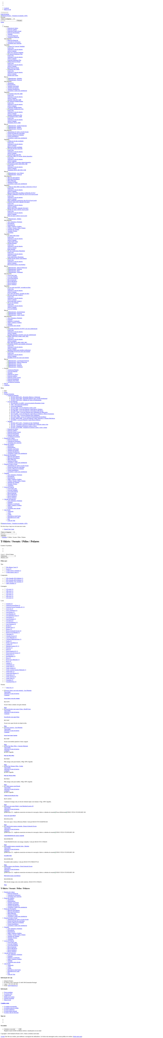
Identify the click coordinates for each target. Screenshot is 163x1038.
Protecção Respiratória (13, 32)
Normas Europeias (9, 394)
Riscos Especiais (11, 280)
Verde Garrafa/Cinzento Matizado (16, 670)
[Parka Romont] (12, 243)
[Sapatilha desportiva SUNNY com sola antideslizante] (22, 328)
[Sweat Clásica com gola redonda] (17, 690)
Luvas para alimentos (16, 406)
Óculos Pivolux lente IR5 (14, 154)
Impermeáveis (11, 225)
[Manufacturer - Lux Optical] (15, 173)
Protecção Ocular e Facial (14, 31)
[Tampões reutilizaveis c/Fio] (15, 109)
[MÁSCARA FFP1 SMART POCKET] (18, 202)
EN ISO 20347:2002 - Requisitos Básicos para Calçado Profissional (29, 398)
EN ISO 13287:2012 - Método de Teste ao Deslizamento (26, 400)
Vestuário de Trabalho (13, 229)
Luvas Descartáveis (12, 278)
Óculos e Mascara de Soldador (15, 135)
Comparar (6, 695)
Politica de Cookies (9, 997)
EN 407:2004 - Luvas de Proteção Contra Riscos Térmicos (26, 409)
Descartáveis (10, 223)
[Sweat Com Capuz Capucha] (13, 727)
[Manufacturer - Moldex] (14, 127)
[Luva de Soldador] (12, 302)
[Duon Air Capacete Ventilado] (16, 46)
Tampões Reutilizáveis (13, 89)
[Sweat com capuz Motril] (19, 806)
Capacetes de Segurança (13, 42)
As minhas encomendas (10, 1006)
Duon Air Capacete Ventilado (15, 52)
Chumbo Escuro (11, 636)
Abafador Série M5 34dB (14, 100)
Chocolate (9, 634)
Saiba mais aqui (77, 1036)
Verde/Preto (10, 664)
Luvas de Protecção (12, 35)
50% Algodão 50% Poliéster (14, 578)
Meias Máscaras (11, 180)
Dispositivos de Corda (13, 517)
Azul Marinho (10, 614)
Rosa (8, 658)
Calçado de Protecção (13, 37)
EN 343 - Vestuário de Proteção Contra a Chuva (24, 426)
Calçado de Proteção (13, 370)
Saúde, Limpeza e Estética (14, 226)
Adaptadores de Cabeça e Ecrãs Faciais (18, 132)
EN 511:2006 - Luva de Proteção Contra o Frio (23, 407)
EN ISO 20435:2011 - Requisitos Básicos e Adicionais (25, 397)
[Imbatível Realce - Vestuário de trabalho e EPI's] (14, 15)
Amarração (10, 511)
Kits (8, 519)
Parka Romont (11, 249)
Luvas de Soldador (12, 277)
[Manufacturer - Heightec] (14, 78)
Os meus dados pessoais (10, 1011)
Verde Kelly (10, 671)
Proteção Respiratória (13, 379)
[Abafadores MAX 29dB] (14, 116)
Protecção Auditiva (9, 444)
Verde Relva (10, 675)
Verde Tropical (11, 676)
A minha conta (5, 1003)
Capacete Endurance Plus (14, 60)
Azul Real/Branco (12, 622)
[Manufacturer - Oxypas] (14, 363)
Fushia (9, 641)
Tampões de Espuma (13, 87)
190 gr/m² (9, 592)
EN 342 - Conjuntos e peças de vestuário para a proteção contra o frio (29, 424)
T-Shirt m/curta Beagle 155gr (11, 795)
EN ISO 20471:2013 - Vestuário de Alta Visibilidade (25, 423)
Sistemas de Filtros (12, 182)
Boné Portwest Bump (13, 67)
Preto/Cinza (10, 654)
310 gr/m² (9, 598)
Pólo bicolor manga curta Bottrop (16, 264)
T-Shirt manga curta (12, 572)
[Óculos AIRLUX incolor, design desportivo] (19, 156)
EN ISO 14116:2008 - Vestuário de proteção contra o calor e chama (29, 427)
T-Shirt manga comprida (13, 570)
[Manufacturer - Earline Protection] (17, 125)
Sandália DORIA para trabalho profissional (19, 350)
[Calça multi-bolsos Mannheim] (16, 251)
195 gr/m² (9, 594)
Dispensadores (11, 84)
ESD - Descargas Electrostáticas (19, 404)
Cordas (9, 514)
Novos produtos (8, 992)
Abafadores (10, 83)
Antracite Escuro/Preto (13, 605)
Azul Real (9, 620)
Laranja (9, 644)
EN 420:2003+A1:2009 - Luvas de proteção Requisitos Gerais (27, 403)
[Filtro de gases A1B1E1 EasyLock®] (17, 209)
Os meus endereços (9, 1009)
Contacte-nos (7, 995)
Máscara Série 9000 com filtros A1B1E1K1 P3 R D (21, 193)
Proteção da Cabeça (12, 374)
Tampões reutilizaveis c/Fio (14, 115)
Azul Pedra (10, 617)
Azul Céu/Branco (11, 610)
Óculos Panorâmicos (13, 136)
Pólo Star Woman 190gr (10, 775)
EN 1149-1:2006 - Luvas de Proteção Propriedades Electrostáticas (28, 417)
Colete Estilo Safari (12, 241)
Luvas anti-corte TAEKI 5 (14, 301)
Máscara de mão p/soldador (14, 147)
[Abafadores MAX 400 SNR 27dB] (17, 164)
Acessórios (10, 232)
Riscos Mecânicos (12, 281)
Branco (9, 629)
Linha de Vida (11, 520)
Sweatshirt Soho (8, 855)
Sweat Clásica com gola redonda (12, 698)
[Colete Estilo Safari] (13, 235)
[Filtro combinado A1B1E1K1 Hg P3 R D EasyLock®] (22, 194)
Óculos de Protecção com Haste (16, 133)
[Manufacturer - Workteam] (15, 272)
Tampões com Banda (13, 86)
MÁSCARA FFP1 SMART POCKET (17, 208)
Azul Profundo (11, 619)
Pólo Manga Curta (12, 567)
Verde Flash (10, 666)
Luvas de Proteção (12, 371)
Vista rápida (7, 692)
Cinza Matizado (11, 637)
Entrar (2, 22)
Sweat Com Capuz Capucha (10, 735)
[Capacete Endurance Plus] (14, 54)
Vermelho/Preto (11, 681)
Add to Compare (11, 51)
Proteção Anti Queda (13, 380)
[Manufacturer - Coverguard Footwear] (18, 360)
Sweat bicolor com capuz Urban (11, 717)
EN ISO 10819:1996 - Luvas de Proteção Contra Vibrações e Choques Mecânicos (33, 418)
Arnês (9, 513)
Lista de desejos (5, 14)
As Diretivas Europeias (13, 382)
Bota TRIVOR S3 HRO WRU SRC (17, 342)
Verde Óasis (10, 678)
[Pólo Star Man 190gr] (16, 746)
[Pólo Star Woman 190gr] (13, 766)
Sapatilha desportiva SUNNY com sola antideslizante (21, 334)
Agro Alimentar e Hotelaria (14, 222)
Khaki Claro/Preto (12, 642)
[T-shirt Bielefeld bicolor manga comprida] (20, 826)
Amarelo (9, 603)
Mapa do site (7, 9)
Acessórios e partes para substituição (17, 90)
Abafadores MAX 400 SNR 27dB (16, 170)
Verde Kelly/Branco (12, 673)
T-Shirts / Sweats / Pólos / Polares (16, 228)
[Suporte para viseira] (13, 69)
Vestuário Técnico (12, 231)
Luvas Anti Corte (12, 275)
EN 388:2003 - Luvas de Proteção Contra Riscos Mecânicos (27, 410)
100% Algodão (11, 583)
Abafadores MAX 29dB (14, 122)
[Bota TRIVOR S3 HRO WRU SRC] (18, 336)
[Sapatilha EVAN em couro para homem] (18, 351)
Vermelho (9, 680)
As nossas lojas (8, 994)
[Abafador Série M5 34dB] (14, 93)
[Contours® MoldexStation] (15, 101)
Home (5, 392)
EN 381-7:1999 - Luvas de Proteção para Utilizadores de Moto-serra (29, 412)
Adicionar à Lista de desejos (15, 49)
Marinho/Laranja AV (12, 646)
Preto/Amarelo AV (12, 651)
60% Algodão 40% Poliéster (14, 580)
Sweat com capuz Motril (10, 815)
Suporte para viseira (12, 75)
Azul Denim (10, 612)
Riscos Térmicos (11, 284)
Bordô (8, 625)
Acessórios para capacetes (14, 43)
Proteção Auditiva (12, 29)
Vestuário (9, 34)
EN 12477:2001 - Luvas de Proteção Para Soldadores (25, 415)
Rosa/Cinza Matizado (13, 659)
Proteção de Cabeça (12, 28)
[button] (6, 26)
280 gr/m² (9, 596)
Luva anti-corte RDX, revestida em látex (18, 293)
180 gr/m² (9, 591)
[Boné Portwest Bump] (13, 61)
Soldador (9, 324)
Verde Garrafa (11, 668)
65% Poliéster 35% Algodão (14, 581)
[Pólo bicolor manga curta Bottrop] (17, 258)
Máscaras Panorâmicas (13, 179)
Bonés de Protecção (12, 40)
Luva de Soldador (12, 309)
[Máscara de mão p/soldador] (15, 141)
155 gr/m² (9, 589)
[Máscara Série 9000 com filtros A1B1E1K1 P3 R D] (22, 186)
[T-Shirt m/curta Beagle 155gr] (12, 786)
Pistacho (9, 648)
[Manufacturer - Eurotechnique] (16, 312)
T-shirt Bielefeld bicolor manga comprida (14, 835)
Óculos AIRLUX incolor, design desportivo (19, 162)
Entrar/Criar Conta (9, 529)
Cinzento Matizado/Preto (13, 639)
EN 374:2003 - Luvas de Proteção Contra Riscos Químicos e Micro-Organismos (32, 413)
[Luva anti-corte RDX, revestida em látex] (19, 287)
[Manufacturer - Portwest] (14, 80)
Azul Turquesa (11, 624)
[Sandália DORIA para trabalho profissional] (19, 344)
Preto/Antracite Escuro (13, 653)
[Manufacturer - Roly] (13, 270)
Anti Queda (7, 510)
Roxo (8, 661)
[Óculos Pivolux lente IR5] (14, 148)
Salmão (9, 663)
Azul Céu (9, 609)
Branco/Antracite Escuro (13, 631)
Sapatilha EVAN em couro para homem (18, 357)
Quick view (10, 48)
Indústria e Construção (13, 321)
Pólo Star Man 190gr (9, 755)
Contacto (6, 8)
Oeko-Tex (9, 687)
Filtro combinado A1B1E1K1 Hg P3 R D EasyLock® (22, 200)
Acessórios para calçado (13, 325)
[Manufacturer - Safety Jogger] (15, 315)
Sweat (8, 569)
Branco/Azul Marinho (13, 632)
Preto (8, 649)
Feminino (10, 319)
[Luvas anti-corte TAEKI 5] (15, 295)
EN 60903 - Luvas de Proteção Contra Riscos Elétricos (25, 420)
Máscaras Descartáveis (13, 177)
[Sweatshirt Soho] (16, 846)
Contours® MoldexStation (14, 107)
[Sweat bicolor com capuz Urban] (17, 709)
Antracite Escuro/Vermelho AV (15, 607)
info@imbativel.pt (13, 985)
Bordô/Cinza (10, 627)
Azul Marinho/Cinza (12, 615)
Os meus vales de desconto (11, 1012)
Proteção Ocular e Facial (14, 377)
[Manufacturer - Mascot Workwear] (17, 267)
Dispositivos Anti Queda (14, 516)
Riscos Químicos (12, 283)
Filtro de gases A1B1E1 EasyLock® (17, 215)
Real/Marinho (10, 656)
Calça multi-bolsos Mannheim (15, 257)
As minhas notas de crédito (11, 1008)
